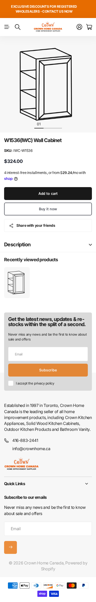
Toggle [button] (90, 244)
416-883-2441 (25, 440)
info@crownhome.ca (31, 448)
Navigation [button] (7, 27)
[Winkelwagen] (89, 27)
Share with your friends (35, 225)
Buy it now (48, 209)
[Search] (17, 27)
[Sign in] (79, 27)
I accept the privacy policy (35, 383)
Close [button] (48, 484)
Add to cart (48, 193)
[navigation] (48, 123)
